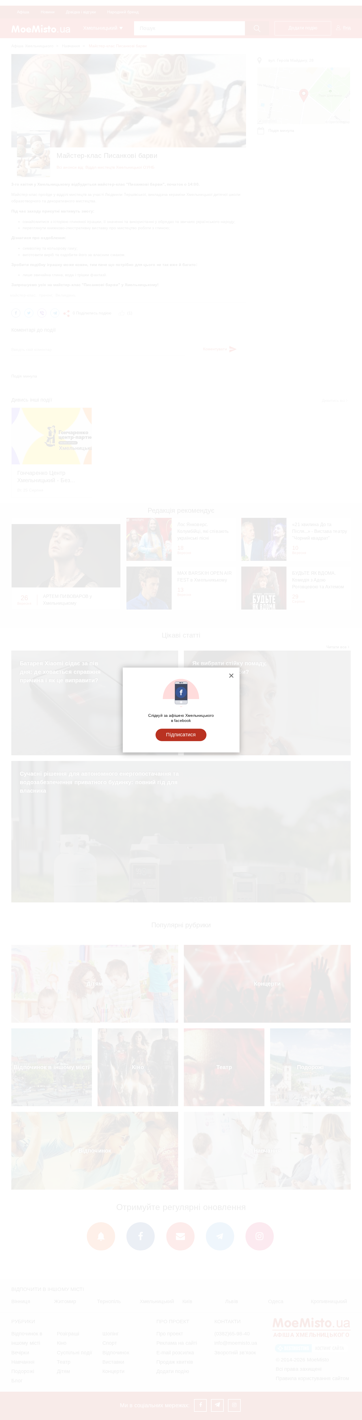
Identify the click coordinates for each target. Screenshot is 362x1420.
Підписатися (181, 734)
